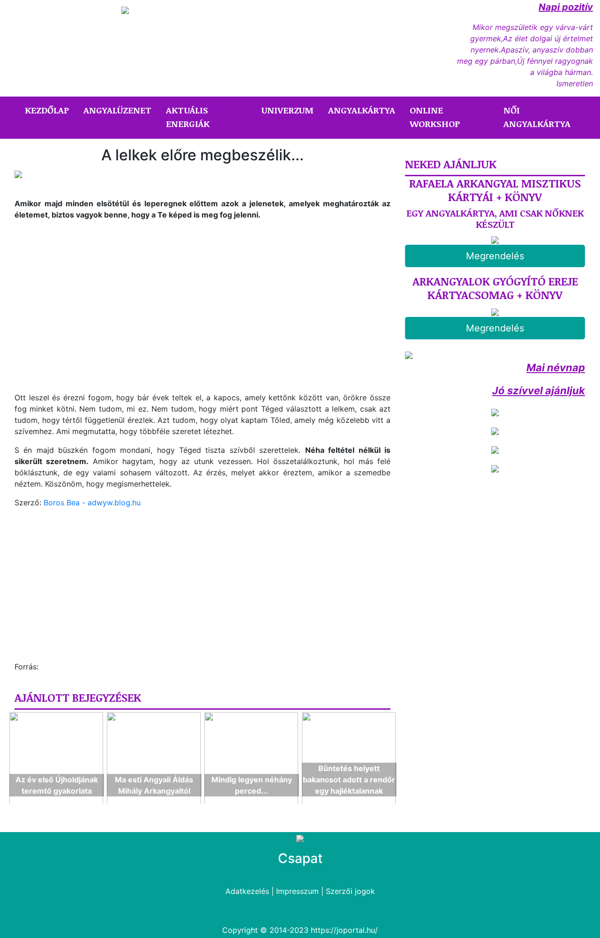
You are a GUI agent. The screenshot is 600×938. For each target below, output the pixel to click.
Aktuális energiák (188, 117)
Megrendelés (495, 256)
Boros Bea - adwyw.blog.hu (92, 502)
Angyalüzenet (117, 110)
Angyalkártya (361, 110)
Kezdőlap (49, 110)
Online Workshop (435, 117)
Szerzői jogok (350, 891)
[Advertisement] (93, 323)
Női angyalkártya (536, 117)
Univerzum (288, 110)
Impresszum (297, 891)
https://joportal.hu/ (344, 930)
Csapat (300, 858)
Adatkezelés (247, 891)
